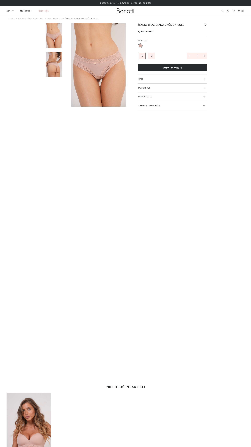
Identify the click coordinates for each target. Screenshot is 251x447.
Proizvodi (22, 18)
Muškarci (25, 11)
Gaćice (48, 18)
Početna (12, 18)
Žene (9, 11)
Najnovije (43, 11)
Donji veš (39, 18)
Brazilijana (58, 18)
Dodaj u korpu (172, 67)
